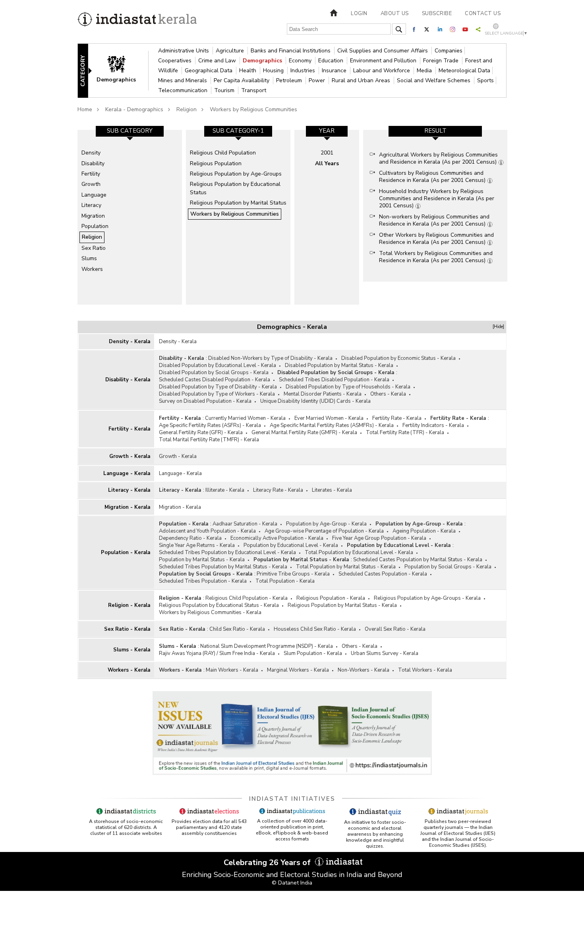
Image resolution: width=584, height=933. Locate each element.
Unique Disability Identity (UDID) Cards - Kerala (315, 401)
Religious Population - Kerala (330, 598)
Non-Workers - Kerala (363, 670)
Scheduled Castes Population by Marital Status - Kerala (417, 559)
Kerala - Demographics (134, 109)
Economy (301, 60)
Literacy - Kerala (129, 490)
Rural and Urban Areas (362, 80)
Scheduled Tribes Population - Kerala (203, 581)
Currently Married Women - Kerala (245, 418)
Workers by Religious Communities (253, 109)
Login (359, 13)
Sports (485, 80)
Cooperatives (175, 60)
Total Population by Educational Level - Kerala (359, 552)
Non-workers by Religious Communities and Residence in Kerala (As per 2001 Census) (434, 220)
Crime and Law (218, 60)
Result (435, 131)
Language (93, 195)
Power (318, 80)
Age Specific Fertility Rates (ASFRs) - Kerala (210, 425)
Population (94, 226)
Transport (253, 90)
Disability (92, 163)
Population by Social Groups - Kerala (447, 566)
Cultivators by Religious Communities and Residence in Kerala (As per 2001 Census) (433, 176)
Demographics (263, 60)
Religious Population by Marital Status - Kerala (342, 605)
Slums (89, 258)
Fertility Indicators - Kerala (433, 425)
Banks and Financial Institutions (291, 50)
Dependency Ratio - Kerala (190, 538)
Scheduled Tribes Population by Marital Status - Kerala (223, 566)
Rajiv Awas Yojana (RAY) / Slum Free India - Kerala (217, 653)
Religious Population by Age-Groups (236, 174)
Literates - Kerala (332, 490)
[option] (129, 217)
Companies (448, 50)
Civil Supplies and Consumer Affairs (383, 50)
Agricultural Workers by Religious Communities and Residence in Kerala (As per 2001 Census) (438, 158)
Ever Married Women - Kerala (329, 418)
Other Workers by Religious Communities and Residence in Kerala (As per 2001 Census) (436, 238)
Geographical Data (209, 70)
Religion (186, 109)
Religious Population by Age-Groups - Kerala (427, 598)
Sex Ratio (93, 248)
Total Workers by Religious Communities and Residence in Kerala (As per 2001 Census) (436, 256)
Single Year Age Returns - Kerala (197, 545)
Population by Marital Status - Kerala (202, 559)
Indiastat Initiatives (292, 799)
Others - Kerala (388, 394)
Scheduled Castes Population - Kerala (382, 574)
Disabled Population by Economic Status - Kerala (398, 358)
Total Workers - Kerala (425, 670)
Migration (93, 216)
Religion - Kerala (129, 605)
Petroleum (290, 80)
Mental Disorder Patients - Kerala (323, 394)
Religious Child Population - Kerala (246, 598)
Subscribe (437, 13)
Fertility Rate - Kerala (397, 418)
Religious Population (216, 163)
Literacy (91, 205)
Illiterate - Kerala (224, 490)
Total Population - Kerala (285, 581)
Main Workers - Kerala (232, 670)
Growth (91, 184)
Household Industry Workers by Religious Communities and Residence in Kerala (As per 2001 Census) (436, 198)
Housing (274, 70)
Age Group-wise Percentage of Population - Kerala (324, 531)
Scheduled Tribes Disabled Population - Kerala (334, 379)
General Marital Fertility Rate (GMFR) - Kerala (304, 432)
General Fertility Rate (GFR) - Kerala (201, 432)
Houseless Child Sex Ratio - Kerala (315, 629)
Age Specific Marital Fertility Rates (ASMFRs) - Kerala (332, 425)
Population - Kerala (125, 552)
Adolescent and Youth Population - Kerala (207, 531)
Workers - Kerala (129, 670)
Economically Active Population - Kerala (276, 538)
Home (84, 109)
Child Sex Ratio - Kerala (237, 629)
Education (331, 60)
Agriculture (231, 50)
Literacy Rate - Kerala (278, 490)
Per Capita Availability (242, 80)
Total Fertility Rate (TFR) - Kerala (405, 432)
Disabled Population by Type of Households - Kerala (348, 386)
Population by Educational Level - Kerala (291, 545)
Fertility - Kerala (129, 429)
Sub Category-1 (238, 131)
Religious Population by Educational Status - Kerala (219, 605)
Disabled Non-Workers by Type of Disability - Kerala (270, 358)
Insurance (335, 70)
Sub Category (130, 131)
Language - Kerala (126, 473)
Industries (303, 70)
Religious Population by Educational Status (235, 188)
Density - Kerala (129, 341)
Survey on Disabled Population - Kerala (205, 401)
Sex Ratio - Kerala (127, 629)
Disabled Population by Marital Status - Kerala (339, 365)
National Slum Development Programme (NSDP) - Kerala (266, 646)
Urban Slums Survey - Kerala (384, 653)
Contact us (483, 13)
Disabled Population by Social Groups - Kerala (214, 372)
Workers (92, 269)
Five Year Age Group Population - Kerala (379, 538)
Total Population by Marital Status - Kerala (346, 566)
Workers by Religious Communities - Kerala (210, 612)
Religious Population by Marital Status (238, 203)
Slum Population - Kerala (313, 653)
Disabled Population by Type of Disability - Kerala (218, 386)
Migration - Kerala (127, 507)
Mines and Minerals (183, 80)
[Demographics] (121, 70)
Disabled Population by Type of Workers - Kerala (217, 394)
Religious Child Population (223, 152)
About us (395, 13)
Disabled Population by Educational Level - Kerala (217, 365)
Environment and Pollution (384, 60)
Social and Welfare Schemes (434, 80)
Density (91, 152)
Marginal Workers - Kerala (298, 670)
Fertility (90, 174)
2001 (327, 152)
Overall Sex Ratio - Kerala (395, 629)
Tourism (225, 90)
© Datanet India (292, 883)
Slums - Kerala (131, 649)
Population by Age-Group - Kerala (326, 523)
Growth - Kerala (129, 456)
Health (248, 70)
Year (327, 131)
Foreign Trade (441, 60)
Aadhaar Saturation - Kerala (245, 523)
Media (425, 70)
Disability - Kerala (127, 379)
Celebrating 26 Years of (268, 862)
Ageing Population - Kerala (424, 531)
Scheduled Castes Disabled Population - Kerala (214, 379)
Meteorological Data (464, 70)
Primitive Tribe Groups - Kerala (293, 574)
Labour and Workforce (382, 70)
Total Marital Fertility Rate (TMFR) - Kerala (209, 439)
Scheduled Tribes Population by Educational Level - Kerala (227, 552)
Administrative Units (184, 50)
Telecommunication (183, 90)
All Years (327, 163)
